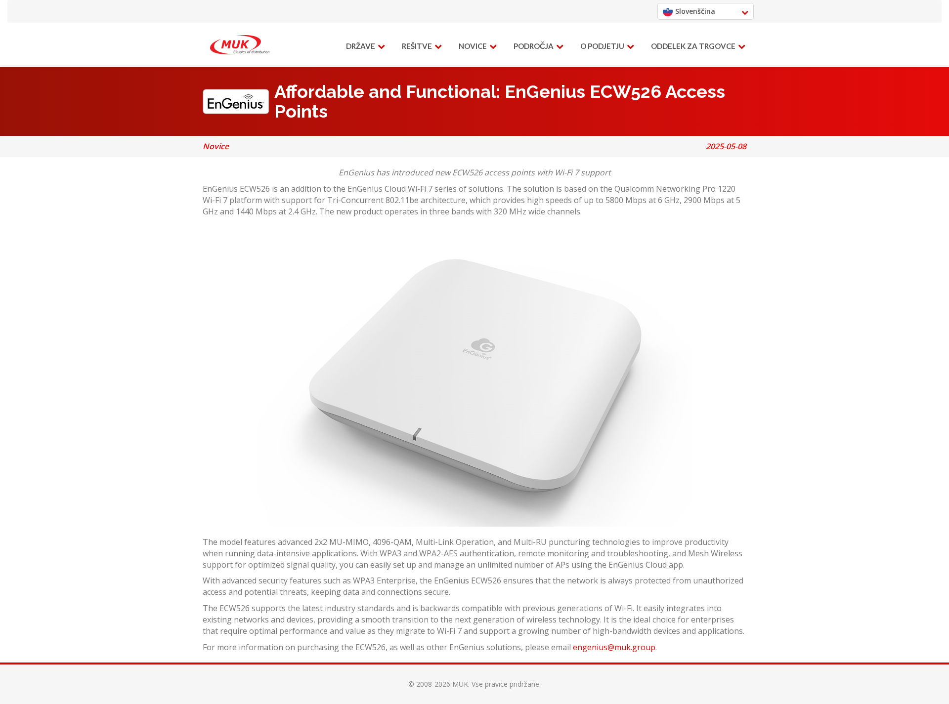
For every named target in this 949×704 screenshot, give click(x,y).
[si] (240, 45)
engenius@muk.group (614, 647)
